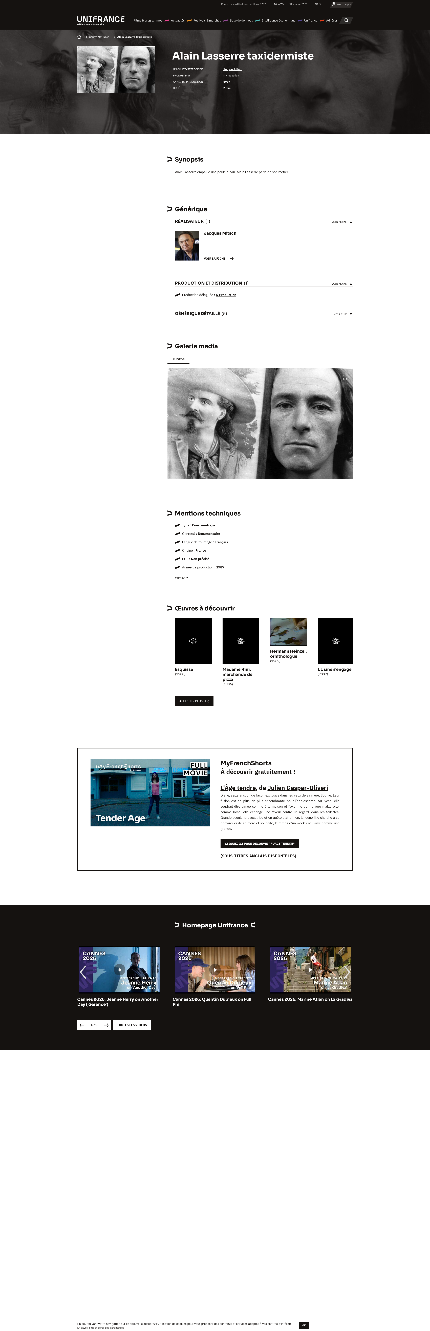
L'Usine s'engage (335, 669)
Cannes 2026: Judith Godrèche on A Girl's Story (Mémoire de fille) (305, 1002)
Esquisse (184, 669)
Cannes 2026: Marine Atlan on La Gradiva (215, 999)
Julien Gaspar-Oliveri (298, 788)
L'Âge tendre (238, 788)
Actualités (178, 20)
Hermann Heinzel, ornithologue (288, 654)
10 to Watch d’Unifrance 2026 (290, 4)
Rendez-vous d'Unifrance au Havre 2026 (243, 4)
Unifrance (310, 20)
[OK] (304, 1325)
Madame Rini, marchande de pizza (237, 674)
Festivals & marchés (207, 20)
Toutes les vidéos (132, 1025)
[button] (345, 378)
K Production (231, 75)
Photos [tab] (178, 359)
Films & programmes (148, 20)
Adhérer (331, 20)
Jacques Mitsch (232, 69)
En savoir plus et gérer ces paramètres (100, 1327)
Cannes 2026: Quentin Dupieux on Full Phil (116, 1002)
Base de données (241, 20)
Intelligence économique (278, 20)
